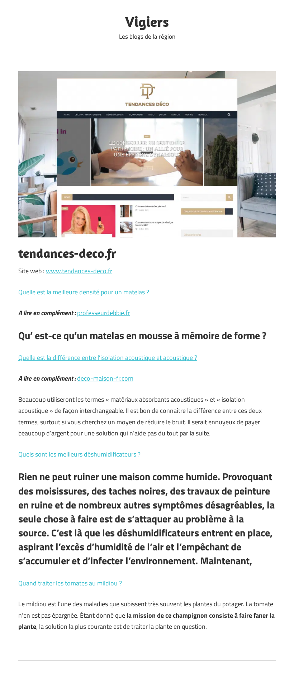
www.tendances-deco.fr (79, 271)
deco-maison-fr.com (105, 378)
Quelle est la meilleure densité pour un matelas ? (83, 292)
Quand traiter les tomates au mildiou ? (70, 583)
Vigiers (147, 21)
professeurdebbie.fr (103, 313)
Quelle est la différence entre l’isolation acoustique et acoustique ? (107, 357)
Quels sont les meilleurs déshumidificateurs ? (79, 454)
